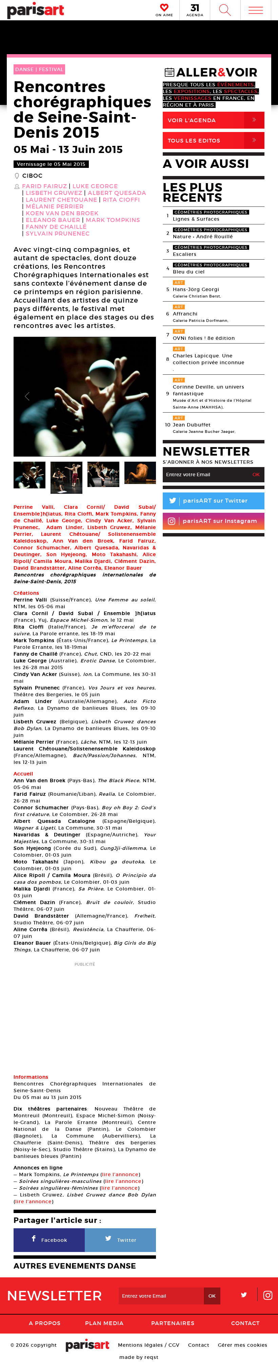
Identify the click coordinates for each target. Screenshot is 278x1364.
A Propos (45, 1323)
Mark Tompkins (113, 220)
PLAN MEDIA (104, 1323)
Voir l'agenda (213, 120)
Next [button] (142, 397)
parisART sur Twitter (208, 502)
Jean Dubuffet (192, 425)
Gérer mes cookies (242, 1345)
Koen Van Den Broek (62, 213)
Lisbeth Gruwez (54, 193)
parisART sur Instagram (220, 521)
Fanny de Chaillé (56, 227)
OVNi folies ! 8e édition (204, 338)
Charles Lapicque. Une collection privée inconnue (208, 359)
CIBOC (32, 176)
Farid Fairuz (44, 186)
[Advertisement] (85, 1015)
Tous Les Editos (213, 140)
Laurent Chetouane (61, 200)
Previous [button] (27, 397)
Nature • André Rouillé (203, 237)
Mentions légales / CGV (149, 1345)
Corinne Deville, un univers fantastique (208, 390)
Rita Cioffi (121, 200)
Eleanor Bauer (53, 220)
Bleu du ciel (189, 272)
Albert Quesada (117, 193)
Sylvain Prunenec (58, 233)
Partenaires (173, 1323)
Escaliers (185, 254)
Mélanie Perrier (55, 206)
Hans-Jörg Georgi (196, 289)
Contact (245, 1323)
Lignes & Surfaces (196, 219)
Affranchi (185, 314)
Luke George (95, 186)
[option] (85, 397)
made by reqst (139, 1357)
